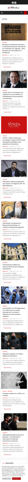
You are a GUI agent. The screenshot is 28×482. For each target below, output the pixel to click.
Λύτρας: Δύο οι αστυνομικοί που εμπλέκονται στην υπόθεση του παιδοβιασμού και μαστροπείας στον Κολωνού (14, 79)
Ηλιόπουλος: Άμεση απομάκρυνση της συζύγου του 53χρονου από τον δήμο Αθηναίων (14, 168)
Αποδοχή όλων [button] (16, 478)
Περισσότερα (7, 67)
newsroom (5, 229)
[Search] (21, 12)
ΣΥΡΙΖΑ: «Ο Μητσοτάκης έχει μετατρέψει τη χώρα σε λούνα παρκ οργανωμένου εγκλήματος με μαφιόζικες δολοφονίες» (14, 124)
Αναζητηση (25, 13)
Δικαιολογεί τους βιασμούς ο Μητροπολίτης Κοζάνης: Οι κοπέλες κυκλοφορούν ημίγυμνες (14, 210)
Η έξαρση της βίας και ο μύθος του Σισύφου (14, 380)
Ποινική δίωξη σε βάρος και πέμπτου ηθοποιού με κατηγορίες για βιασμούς (14, 251)
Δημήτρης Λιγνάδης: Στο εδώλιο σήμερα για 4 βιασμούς (14, 340)
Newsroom (5, 55)
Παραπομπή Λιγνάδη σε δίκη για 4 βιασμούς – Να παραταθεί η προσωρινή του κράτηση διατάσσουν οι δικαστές (14, 421)
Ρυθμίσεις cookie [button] (7, 478)
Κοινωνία (4, 42)
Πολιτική (5, 135)
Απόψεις (5, 391)
